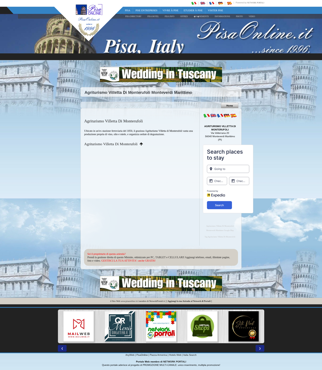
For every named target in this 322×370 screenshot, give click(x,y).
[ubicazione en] (213, 115)
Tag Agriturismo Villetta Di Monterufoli (220, 237)
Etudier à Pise (193, 10)
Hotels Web (175, 355)
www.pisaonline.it (129, 301)
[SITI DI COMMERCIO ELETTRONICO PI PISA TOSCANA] (202, 326)
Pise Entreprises (146, 10)
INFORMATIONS (222, 16)
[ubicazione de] (226, 115)
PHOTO (239, 16)
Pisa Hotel (153, 16)
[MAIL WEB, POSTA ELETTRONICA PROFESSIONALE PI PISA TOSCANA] (78, 326)
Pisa (127, 10)
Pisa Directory (133, 16)
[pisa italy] (202, 3)
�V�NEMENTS (201, 16)
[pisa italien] (220, 3)
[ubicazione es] (233, 115)
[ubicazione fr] (220, 115)
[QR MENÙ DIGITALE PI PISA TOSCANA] (120, 326)
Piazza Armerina (158, 355)
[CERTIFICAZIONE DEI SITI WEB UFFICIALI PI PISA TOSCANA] (243, 326)
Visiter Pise (215, 10)
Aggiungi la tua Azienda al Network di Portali (189, 301)
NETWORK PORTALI (174, 361)
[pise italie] (211, 3)
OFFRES (184, 16)
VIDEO (252, 16)
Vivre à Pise (170, 10)
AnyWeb (129, 355)
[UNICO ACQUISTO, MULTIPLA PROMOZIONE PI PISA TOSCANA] (161, 326)
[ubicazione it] (206, 115)
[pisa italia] (194, 3)
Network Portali (255, 3)
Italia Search (190, 355)
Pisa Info (169, 16)
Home (229, 105)
